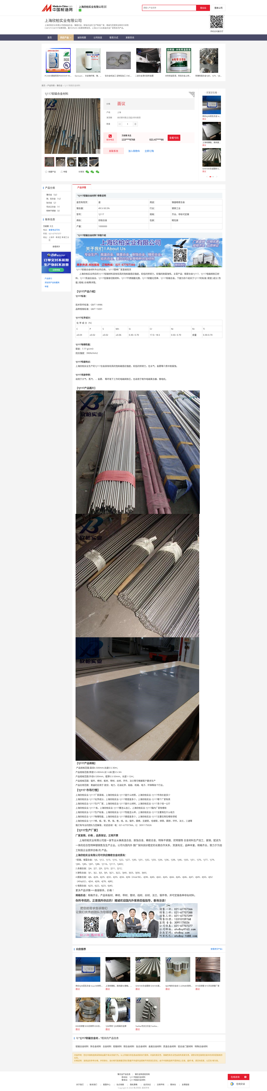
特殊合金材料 (201, 1046)
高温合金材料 (169, 1046)
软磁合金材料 (82, 1046)
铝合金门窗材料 (185, 1046)
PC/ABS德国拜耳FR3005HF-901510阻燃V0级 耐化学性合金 (69, 76)
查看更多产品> (217, 949)
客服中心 (106, 1084)
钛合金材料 (141, 1046)
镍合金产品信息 (123, 1074)
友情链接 (185, 1084)
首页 (43, 85)
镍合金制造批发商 (142, 1074)
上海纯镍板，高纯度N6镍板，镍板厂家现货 (220, 142)
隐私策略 (133, 1084)
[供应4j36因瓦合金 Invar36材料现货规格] (211, 105)
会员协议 (147, 1084)
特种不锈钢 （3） (53, 210)
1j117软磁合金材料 (137, 1077)
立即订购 (149, 150)
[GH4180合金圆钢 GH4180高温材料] (211, 157)
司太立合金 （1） (53, 206)
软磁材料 (117, 1046)
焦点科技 (137, 1088)
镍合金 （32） (52, 194)
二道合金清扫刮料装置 (144, 76)
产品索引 (48, 278)
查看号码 (174, 137)
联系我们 (93, 1084)
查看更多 (56, 246)
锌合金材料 (95, 1046)
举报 (65, 171)
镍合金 (59, 85)
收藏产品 (52, 171)
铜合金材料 (128, 1046)
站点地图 (120, 1084)
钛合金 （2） (51, 202)
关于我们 (80, 1084)
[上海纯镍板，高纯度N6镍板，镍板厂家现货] (211, 131)
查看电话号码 (54, 230)
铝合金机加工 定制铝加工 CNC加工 (119, 76)
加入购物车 (134, 150)
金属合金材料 (154, 1046)
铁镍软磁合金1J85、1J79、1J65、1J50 (211, 76)
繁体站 (173, 1084)
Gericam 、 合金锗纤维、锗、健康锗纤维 (92, 76)
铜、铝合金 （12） (54, 198)
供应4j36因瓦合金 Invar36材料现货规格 (218, 116)
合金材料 (107, 1046)
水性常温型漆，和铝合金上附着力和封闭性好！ (184, 76)
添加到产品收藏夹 (52, 282)
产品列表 (51, 85)
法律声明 (160, 1084)
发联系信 (113, 150)
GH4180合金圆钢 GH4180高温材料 (217, 168)
